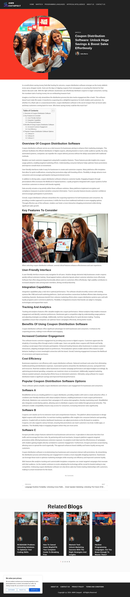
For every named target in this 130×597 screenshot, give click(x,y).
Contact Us (100, 4)
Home (32, 4)
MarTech (39, 4)
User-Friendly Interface (34, 118)
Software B (31, 136)
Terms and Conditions (95, 587)
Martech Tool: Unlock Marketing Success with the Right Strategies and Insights (77, 550)
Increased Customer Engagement (37, 127)
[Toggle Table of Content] (52, 110)
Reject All (22, 590)
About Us (90, 4)
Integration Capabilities (34, 120)
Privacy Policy (78, 587)
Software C (31, 138)
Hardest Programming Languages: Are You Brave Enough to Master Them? (103, 550)
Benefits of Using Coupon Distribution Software (39, 124)
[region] (23, 584)
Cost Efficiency (32, 129)
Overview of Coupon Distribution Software (37, 113)
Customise (11, 590)
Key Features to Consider (32, 115)
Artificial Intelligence (76, 4)
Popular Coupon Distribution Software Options (39, 131)
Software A (31, 133)
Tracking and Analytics (34, 122)
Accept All (34, 590)
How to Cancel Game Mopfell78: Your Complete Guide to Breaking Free (51, 550)
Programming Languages (55, 4)
